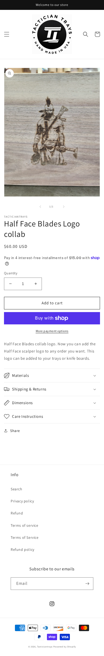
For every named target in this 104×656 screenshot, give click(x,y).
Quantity (10, 273)
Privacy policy (22, 501)
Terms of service (24, 525)
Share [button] (15, 430)
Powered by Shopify (64, 646)
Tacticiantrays (45, 646)
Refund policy (22, 549)
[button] (7, 34)
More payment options (52, 331)
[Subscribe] (87, 583)
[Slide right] (64, 207)
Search (16, 489)
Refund (17, 513)
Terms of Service (25, 537)
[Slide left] (40, 207)
